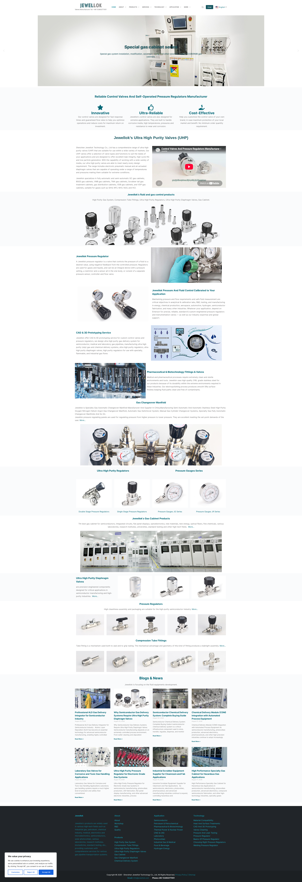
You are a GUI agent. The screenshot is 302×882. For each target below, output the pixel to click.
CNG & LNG (159, 833)
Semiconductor (161, 820)
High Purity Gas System (125, 842)
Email (209, 7)
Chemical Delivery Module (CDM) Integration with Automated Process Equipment (209, 715)
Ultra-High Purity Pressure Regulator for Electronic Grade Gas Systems (129, 774)
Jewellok (92, 256)
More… (83, 420)
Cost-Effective (201, 113)
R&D (116, 826)
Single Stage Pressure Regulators (132, 511)
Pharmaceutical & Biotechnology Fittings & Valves (175, 372)
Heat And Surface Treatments (206, 823)
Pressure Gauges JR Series (208, 511)
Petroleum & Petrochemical (166, 823)
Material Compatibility (203, 820)
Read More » (79, 739)
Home (114, 7)
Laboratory (159, 836)
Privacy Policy (181, 875)
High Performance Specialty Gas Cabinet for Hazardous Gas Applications (208, 774)
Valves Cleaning (200, 830)
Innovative (100, 113)
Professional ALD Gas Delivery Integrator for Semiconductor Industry (90, 715)
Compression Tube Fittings (126, 845)
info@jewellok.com (138, 878)
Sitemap (192, 875)
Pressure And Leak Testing (205, 833)
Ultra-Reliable (151, 113)
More (186, 7)
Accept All (46, 872)
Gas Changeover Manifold (151, 402)
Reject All (30, 872)
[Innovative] (100, 107)
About (121, 7)
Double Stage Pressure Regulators (94, 511)
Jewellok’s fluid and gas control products (151, 194)
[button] (3, 50)
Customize (15, 872)
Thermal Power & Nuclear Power (168, 830)
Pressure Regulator (201, 836)
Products (133, 7)
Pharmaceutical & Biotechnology (168, 826)
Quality (117, 830)
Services (145, 7)
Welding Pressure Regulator (205, 845)
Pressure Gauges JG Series (170, 511)
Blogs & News (151, 678)
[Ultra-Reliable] (151, 107)
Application (174, 7)
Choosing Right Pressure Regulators (209, 842)
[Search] (202, 7)
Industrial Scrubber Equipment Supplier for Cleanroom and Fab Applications (169, 774)
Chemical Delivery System (126, 861)
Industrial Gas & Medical (164, 842)
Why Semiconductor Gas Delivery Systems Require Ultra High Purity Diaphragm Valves (131, 715)
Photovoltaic (159, 839)
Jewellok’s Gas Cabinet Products (151, 518)
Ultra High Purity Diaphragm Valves (130, 851)
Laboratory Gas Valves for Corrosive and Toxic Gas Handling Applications (92, 774)
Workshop (118, 823)
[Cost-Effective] (202, 107)
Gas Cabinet (119, 854)
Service (93, 332)
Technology (159, 7)
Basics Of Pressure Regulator (206, 839)
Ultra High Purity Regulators (113, 470)
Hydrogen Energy (162, 848)
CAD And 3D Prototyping (204, 826)
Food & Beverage (161, 845)
